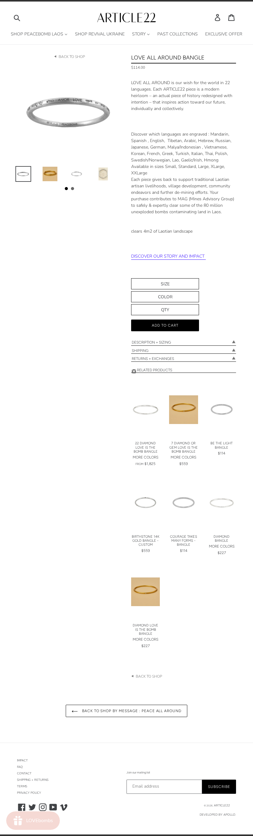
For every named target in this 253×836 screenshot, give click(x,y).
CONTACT (24, 773)
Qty (165, 310)
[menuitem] (39, 34)
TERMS (22, 786)
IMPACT (22, 760)
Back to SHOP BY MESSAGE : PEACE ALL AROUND (131, 711)
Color (165, 297)
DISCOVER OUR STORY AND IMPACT (168, 256)
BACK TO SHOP (72, 56)
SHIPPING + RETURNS (32, 780)
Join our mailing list (138, 772)
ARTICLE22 (222, 805)
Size (165, 284)
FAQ (20, 767)
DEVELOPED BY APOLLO (217, 815)
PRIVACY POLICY (29, 793)
